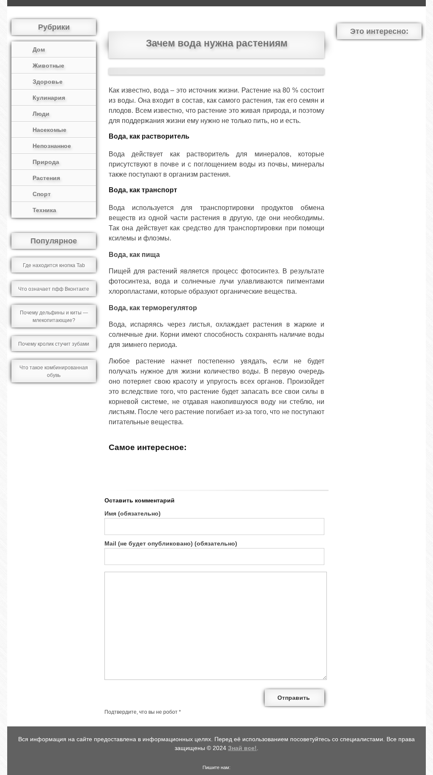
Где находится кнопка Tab (54, 265)
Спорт (42, 194)
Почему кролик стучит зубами (53, 344)
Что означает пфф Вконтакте (53, 289)
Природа (46, 161)
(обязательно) (132, 513)
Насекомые (49, 129)
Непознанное (52, 145)
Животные (48, 65)
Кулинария (49, 97)
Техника (44, 210)
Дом (39, 49)
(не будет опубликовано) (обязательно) (170, 543)
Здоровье (48, 81)
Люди (41, 113)
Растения (46, 178)
